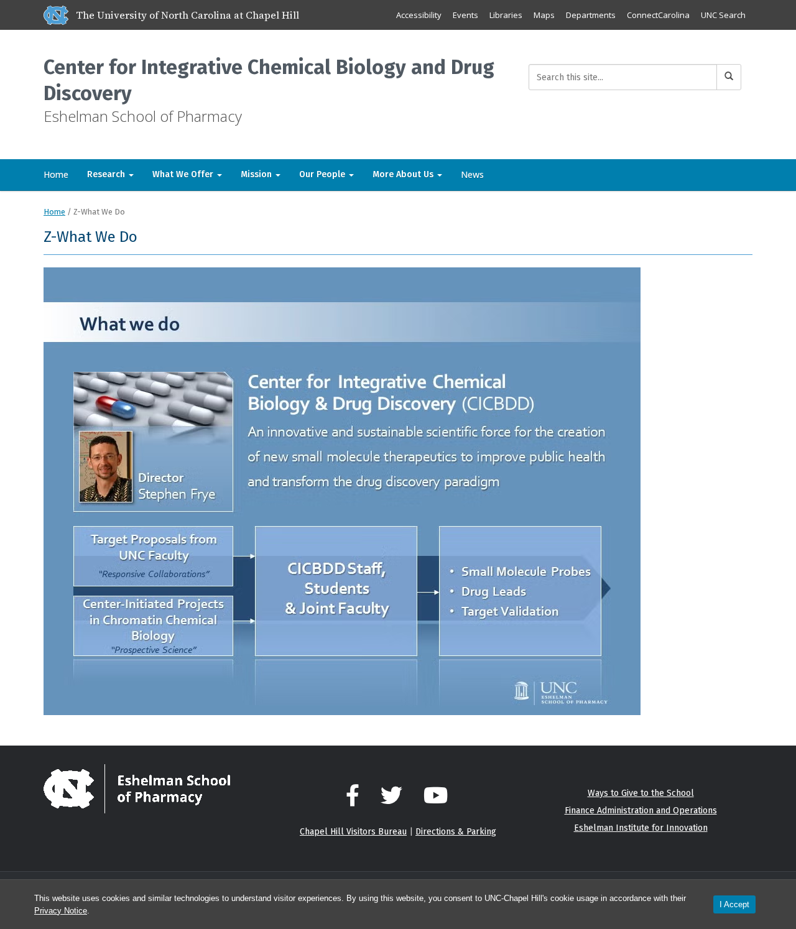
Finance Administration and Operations (641, 810)
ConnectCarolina (658, 15)
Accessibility (419, 15)
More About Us (404, 174)
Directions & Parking (455, 831)
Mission (257, 174)
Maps (544, 15)
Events (465, 15)
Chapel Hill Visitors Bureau (353, 831)
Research (107, 174)
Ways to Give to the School (641, 793)
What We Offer (184, 174)
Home (56, 174)
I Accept (734, 904)
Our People (323, 174)
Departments (591, 15)
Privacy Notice (60, 910)
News (472, 174)
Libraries (505, 15)
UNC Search (723, 15)
